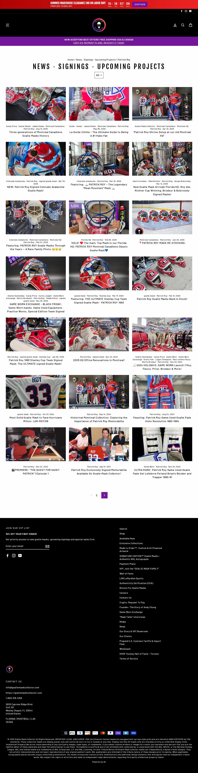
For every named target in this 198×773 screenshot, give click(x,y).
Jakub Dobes (38, 126)
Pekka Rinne (52, 298)
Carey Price (11, 126)
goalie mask (79, 296)
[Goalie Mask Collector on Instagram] (14, 555)
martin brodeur (140, 181)
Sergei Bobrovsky (182, 181)
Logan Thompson (163, 359)
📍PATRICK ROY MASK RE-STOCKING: (162, 242)
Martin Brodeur (149, 362)
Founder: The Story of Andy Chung (138, 607)
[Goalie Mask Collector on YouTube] (20, 555)
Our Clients (126, 636)
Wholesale (125, 649)
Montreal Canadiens (55, 126)
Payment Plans (128, 564)
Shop (122, 533)
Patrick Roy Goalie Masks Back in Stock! (162, 298)
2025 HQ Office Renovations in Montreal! (99, 360)
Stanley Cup (105, 296)
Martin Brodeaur (24, 298)
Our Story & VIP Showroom (134, 631)
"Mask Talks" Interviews (132, 617)
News (122, 626)
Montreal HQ (182, 126)
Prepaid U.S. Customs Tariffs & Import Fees (140, 642)
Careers (124, 593)
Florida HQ (86, 240)
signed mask (98, 357)
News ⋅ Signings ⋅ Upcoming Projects (96, 59)
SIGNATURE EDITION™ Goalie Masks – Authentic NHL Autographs (140, 557)
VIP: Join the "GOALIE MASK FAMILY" (139, 568)
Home (71, 59)
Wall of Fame (126, 573)
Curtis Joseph (45, 296)
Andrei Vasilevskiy (16, 296)
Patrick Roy (29, 129)
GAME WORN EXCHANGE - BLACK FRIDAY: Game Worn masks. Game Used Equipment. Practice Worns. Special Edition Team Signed (36, 307)
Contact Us (125, 597)
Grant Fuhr (149, 359)
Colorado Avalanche (15, 181)
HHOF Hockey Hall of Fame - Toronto (139, 653)
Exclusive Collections (131, 543)
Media (123, 621)
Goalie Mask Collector (145, 126)
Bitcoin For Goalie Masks (133, 588)
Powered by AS (99, 762)
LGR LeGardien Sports (131, 578)
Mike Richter (154, 181)
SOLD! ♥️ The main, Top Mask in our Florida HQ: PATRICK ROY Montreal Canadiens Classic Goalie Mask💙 (99, 246)
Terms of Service (129, 658)
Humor (79, 126)
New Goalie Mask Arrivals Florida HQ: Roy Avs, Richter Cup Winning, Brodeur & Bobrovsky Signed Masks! (162, 190)
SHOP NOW (140, 4)
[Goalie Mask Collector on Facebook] (7, 555)
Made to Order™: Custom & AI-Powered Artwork (141, 549)
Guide (72, 126)
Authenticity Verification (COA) (136, 583)
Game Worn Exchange (131, 612)
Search (123, 528)
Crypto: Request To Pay (132, 602)
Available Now (127, 538)
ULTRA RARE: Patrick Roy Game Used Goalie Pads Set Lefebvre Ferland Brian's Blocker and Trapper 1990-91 (162, 473)
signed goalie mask (48, 181)
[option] (99, 41)
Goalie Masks (25, 126)
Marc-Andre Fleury (181, 359)
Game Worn (171, 357)
